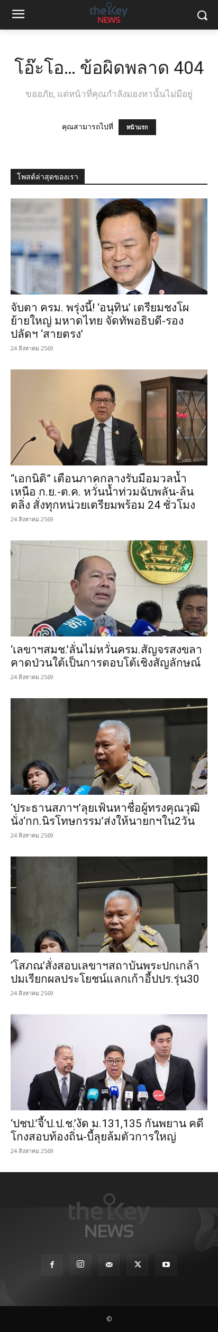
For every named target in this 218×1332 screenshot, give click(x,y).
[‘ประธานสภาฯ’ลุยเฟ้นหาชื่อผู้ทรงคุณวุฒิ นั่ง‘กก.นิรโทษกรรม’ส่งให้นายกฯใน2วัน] (109, 746)
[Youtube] (166, 1265)
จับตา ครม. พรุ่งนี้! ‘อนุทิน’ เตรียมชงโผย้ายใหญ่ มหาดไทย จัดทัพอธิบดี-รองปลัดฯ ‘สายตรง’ (100, 320)
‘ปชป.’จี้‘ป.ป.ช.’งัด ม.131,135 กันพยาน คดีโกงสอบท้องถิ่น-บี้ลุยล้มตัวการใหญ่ (107, 1130)
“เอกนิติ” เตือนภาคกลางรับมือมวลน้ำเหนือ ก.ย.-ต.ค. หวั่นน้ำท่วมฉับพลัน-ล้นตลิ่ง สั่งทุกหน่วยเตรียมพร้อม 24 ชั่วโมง (103, 491)
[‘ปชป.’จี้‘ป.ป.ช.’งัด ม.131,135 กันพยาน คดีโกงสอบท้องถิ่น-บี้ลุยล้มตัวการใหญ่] (109, 1062)
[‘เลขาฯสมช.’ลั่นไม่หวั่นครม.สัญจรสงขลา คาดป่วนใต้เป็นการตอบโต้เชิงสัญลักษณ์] (109, 588)
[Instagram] (80, 1264)
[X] (137, 1265)
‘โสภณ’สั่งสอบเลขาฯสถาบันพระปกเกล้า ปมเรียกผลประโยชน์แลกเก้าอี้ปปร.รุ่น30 (105, 972)
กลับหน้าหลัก (113, 1304)
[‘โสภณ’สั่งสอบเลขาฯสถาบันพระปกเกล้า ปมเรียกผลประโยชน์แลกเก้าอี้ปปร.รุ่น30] (109, 905)
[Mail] (109, 1265)
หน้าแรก (137, 127)
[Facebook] (51, 1265)
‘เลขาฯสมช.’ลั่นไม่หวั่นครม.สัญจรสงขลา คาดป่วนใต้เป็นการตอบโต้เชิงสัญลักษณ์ (106, 656)
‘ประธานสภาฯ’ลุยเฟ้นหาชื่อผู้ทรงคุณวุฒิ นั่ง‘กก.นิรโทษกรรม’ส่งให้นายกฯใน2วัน (105, 814)
